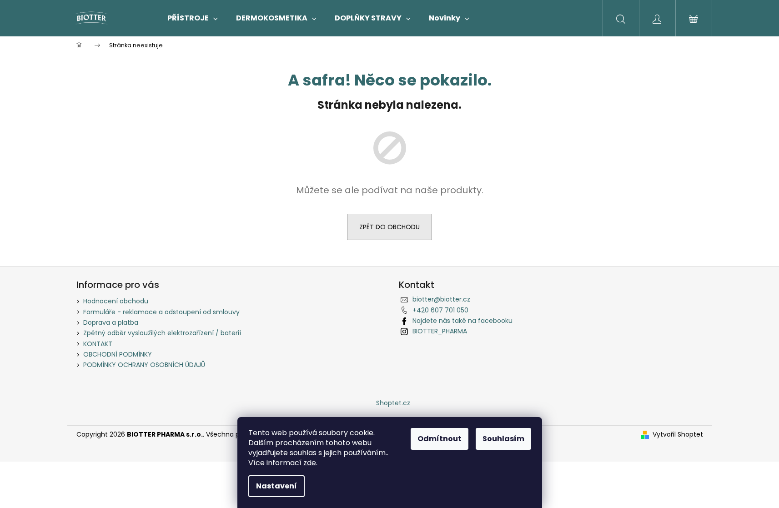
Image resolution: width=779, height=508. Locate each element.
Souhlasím (503, 438)
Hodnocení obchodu (115, 301)
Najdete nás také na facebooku (462, 320)
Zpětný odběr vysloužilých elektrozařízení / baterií (162, 332)
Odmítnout (439, 438)
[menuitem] (192, 18)
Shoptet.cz (393, 402)
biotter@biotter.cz (441, 299)
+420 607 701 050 (440, 310)
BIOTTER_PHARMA (439, 331)
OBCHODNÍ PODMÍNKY (117, 354)
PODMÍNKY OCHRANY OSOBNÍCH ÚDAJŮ (144, 364)
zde (309, 463)
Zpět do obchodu (389, 226)
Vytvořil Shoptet (678, 434)
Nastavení (276, 486)
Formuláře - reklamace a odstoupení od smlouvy (161, 312)
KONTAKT (97, 343)
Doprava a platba (110, 322)
